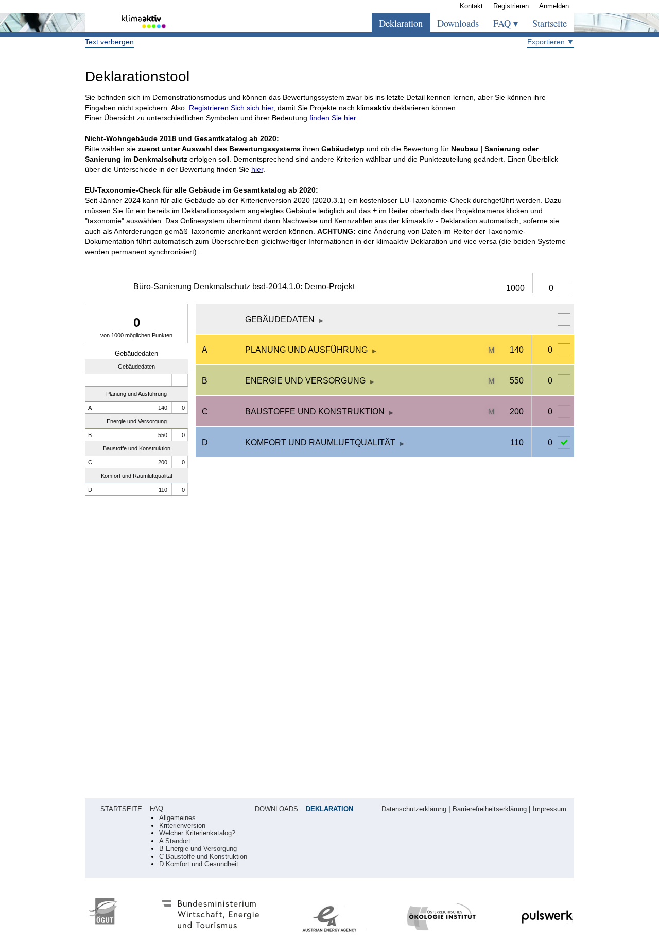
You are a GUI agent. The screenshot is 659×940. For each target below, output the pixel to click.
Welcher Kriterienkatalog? (197, 833)
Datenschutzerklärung (413, 809)
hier (257, 169)
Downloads (458, 23)
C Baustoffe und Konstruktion (203, 856)
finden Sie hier (332, 118)
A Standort (174, 841)
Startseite (549, 23)
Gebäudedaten (136, 353)
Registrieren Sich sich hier (231, 107)
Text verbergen (109, 42)
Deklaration (401, 23)
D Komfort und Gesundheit (198, 864)
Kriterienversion (182, 825)
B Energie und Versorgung (198, 848)
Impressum (549, 809)
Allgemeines (177, 818)
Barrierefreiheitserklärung (490, 809)
